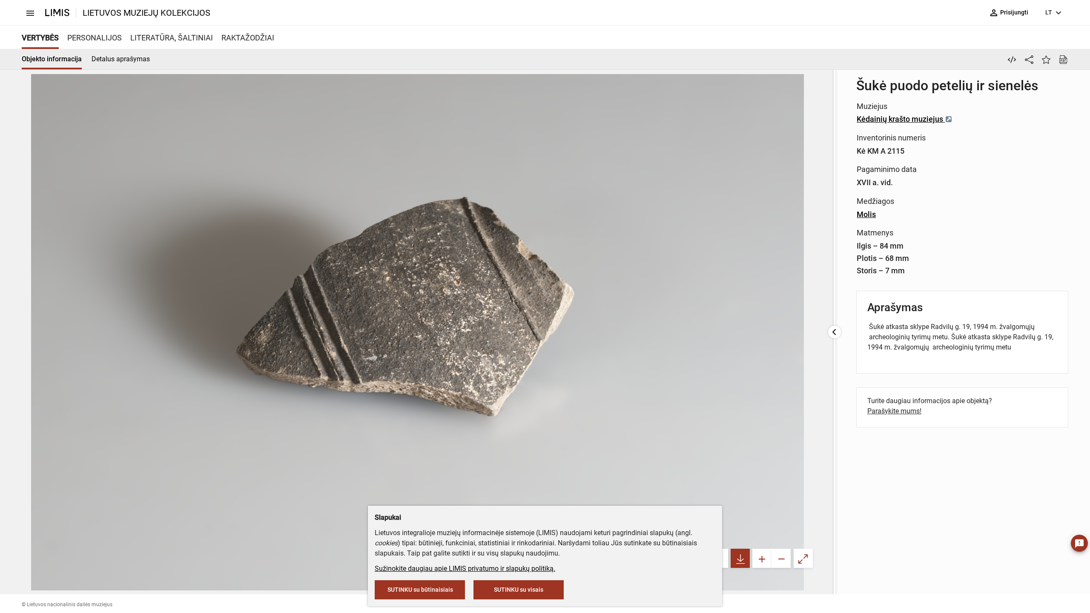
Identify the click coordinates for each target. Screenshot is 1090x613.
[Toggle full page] (803, 558)
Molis (866, 214)
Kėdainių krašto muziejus (901, 119)
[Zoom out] (781, 558)
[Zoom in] (762, 558)
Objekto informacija (52, 59)
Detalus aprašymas (121, 59)
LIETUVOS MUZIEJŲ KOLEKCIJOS (146, 13)
